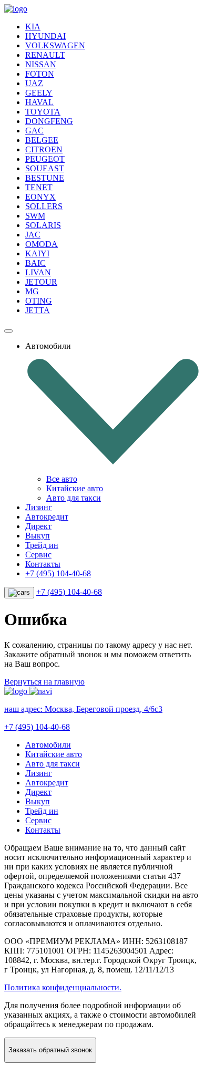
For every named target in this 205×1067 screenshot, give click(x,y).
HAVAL (39, 102)
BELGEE (41, 140)
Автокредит (46, 516)
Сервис (38, 554)
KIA (32, 26)
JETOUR (41, 281)
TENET (39, 187)
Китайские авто (74, 488)
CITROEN (44, 149)
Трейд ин (41, 545)
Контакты (42, 564)
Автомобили (48, 744)
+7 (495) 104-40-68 (58, 573)
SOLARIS (43, 225)
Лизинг (38, 507)
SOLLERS (44, 206)
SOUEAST (44, 168)
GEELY (39, 92)
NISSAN (40, 64)
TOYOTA (42, 111)
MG (32, 291)
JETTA (37, 310)
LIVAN (38, 272)
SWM (35, 215)
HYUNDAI (45, 36)
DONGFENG (49, 121)
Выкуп (37, 535)
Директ (38, 526)
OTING (38, 300)
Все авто (61, 478)
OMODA (41, 244)
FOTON (39, 73)
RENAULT (45, 54)
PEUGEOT (45, 158)
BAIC (35, 262)
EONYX (40, 196)
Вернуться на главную (44, 681)
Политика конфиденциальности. (62, 987)
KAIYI (37, 253)
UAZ (34, 83)
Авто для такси (73, 497)
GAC (34, 130)
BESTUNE (44, 177)
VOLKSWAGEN (55, 45)
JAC (32, 234)
